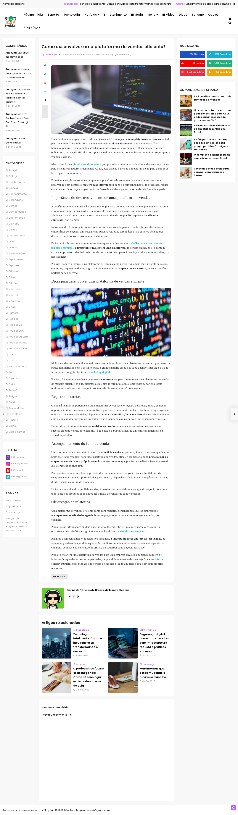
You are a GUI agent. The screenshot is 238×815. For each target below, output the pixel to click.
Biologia (13, 176)
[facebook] (182, 54)
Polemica (14, 378)
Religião (13, 396)
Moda (138, 15)
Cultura (13, 229)
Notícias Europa (18, 336)
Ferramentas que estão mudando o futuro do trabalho (153, 673)
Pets (11, 372)
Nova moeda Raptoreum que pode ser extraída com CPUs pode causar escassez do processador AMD (212, 115)
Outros (165, 4)
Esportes (14, 265)
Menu (151, 15)
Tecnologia (56, 4)
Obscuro (14, 354)
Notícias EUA (16, 331)
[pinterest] (182, 72)
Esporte (53, 15)
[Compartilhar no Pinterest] (45, 83)
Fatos (12, 277)
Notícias (90, 15)
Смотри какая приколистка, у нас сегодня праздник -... (18, 73)
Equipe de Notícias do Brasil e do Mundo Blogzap (98, 590)
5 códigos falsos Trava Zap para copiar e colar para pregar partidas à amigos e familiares (211, 144)
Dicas (183, 15)
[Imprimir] (45, 100)
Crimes (13, 206)
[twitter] (210, 54)
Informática (15, 289)
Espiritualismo (17, 259)
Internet (13, 295)
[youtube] (182, 63)
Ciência (13, 188)
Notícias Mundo (18, 342)
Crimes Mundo (17, 212)
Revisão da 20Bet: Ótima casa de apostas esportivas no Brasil (212, 129)
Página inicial (34, 15)
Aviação (14, 170)
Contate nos (13, 512)
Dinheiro (14, 247)
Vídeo (170, 15)
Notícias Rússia (18, 348)
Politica (13, 384)
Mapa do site (13, 506)
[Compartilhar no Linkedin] (45, 91)
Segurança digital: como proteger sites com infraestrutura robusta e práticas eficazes (154, 642)
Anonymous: (13, 52)
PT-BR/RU (31, 28)
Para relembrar (18, 366)
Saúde (13, 402)
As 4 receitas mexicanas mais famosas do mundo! (212, 98)
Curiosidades (17, 235)
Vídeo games (17, 432)
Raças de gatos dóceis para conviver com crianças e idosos (211, 172)
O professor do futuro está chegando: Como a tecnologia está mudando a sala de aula (88, 677)
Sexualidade (16, 408)
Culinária (14, 223)
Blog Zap (49, 810)
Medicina (14, 301)
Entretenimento (115, 15)
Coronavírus (16, 200)
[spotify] (210, 63)
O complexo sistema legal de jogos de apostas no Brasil (212, 156)
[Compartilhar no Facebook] (45, 65)
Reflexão (14, 390)
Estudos (13, 271)
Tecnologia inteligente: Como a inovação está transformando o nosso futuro (110, 4)
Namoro (14, 313)
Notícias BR (15, 325)
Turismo (198, 15)
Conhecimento (18, 194)
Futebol (13, 283)
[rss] (210, 72)
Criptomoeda (17, 218)
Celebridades (17, 182)
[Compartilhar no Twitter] (45, 74)
